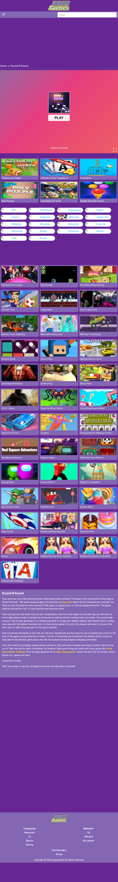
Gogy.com (45, 217)
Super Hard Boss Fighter (52, 408)
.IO (29, 836)
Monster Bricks (8, 359)
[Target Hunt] (59, 306)
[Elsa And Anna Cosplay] (19, 281)
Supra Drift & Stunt (10, 433)
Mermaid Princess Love (51, 334)
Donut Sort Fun (87, 531)
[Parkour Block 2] (59, 479)
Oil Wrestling (46, 383)
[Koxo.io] (19, 553)
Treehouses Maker (11, 178)
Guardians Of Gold (51, 201)
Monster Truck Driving (90, 334)
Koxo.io (4, 556)
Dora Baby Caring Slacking (92, 285)
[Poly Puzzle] (19, 197)
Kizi (14, 210)
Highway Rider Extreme (90, 359)
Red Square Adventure (11, 457)
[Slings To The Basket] (98, 479)
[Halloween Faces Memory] (98, 454)
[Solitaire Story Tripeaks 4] (59, 174)
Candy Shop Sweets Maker (92, 408)
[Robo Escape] (59, 281)
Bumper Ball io (86, 507)
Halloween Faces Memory (92, 457)
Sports (29, 840)
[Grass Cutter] (19, 528)
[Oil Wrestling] (59, 380)
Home (3, 65)
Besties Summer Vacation (53, 531)
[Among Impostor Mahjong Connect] (98, 429)
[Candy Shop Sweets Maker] (98, 405)
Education (73, 224)
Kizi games (88, 840)
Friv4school (46, 210)
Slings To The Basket (90, 482)
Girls (14, 238)
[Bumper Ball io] (98, 503)
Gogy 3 (15, 217)
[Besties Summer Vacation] (59, 528)
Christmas (73, 231)
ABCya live (73, 217)
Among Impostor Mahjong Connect (96, 433)
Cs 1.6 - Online (7, 408)
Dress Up (100, 224)
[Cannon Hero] (59, 355)
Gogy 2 (99, 210)
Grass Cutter (7, 531)
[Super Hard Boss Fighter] (59, 405)
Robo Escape (47, 285)
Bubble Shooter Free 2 (92, 201)
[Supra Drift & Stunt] (19, 429)
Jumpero (45, 433)
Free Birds (85, 178)
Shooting (45, 224)
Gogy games (74, 210)
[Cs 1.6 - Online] (19, 405)
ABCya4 (88, 836)
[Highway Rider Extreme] (98, 355)
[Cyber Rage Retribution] (19, 380)
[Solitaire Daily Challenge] (19, 577)
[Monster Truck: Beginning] (19, 331)
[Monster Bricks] (19, 355)
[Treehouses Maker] (19, 174)
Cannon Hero (47, 359)
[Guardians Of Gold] (59, 197)
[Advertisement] (59, 41)
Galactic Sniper (48, 457)
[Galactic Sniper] (59, 454)
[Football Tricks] (19, 306)
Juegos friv (102, 217)
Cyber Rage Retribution (12, 383)
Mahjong (16, 224)
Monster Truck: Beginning (13, 334)
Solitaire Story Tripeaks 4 (54, 178)
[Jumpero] (59, 429)
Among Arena (7, 482)
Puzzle (43, 238)
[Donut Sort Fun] (98, 528)
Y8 (88, 832)
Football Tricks (8, 309)
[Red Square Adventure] (19, 454)
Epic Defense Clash (10, 507)
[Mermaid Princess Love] (59, 331)
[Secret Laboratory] (98, 306)
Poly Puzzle (7, 201)
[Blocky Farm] (98, 380)
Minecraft (17, 231)
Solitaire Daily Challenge (12, 581)
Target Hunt (46, 309)
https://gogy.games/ (66, 651)
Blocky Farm (85, 383)
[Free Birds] (98, 174)
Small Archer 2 (47, 507)
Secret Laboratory (88, 309)
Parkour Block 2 (48, 482)
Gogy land (67, 602)
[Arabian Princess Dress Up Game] (59, 553)
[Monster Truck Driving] (98, 331)
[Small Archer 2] (59, 503)
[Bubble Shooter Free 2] (98, 197)
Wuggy (43, 231)
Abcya (59, 854)
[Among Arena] (19, 479)
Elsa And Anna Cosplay (11, 285)
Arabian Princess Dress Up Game (56, 556)
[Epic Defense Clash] (19, 503)
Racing (99, 231)
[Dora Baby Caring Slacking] (98, 281)
